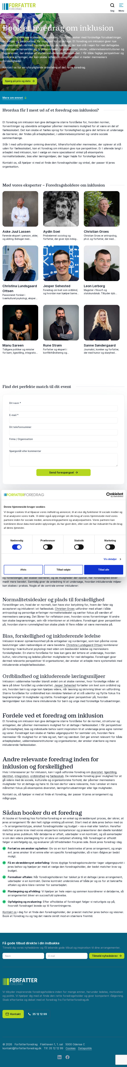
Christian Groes (96, 232)
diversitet (97, 772)
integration (22, 776)
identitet (7, 776)
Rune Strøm (52, 345)
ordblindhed (37, 776)
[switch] (48, 547)
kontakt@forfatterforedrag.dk (21, 1048)
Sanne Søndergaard (100, 345)
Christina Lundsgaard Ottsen (84, 645)
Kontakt (15, 1014)
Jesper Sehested (56, 286)
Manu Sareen (13, 345)
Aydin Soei (51, 232)
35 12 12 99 (39, 1014)
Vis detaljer (110, 559)
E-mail (14, 415)
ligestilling (110, 772)
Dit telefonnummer (20, 427)
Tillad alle (103, 569)
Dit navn (15, 403)
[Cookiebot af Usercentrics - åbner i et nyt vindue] (108, 494)
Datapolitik (85, 1048)
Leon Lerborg (94, 286)
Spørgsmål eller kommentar (25, 451)
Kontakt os (9, 912)
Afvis (23, 569)
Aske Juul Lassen (16, 232)
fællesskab (57, 776)
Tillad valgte (63, 569)
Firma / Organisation (21, 439)
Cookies (71, 1048)
